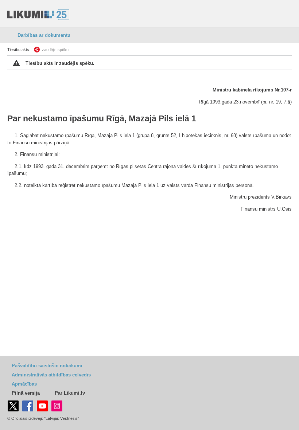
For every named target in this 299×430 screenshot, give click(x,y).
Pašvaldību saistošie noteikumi (47, 365)
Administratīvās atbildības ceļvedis (51, 375)
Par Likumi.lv (70, 393)
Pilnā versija (26, 393)
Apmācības (24, 384)
